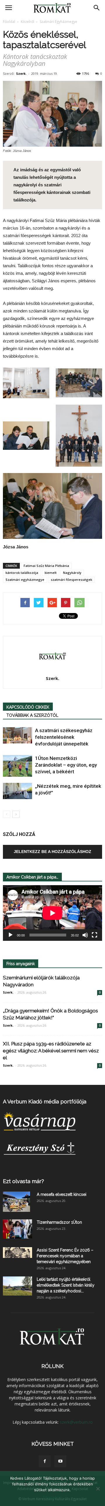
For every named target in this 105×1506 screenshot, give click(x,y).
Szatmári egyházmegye (25, 579)
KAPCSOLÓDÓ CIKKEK (27, 707)
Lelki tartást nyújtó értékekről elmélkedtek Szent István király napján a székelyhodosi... (65, 1285)
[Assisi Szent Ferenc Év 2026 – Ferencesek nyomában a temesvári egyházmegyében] (17, 1252)
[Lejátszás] (10, 935)
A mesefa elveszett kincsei (61, 1194)
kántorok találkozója (22, 572)
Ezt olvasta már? (23, 1181)
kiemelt (51, 572)
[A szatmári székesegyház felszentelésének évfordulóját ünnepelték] (17, 735)
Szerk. (21, 73)
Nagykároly (72, 572)
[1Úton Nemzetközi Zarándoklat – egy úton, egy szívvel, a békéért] (17, 766)
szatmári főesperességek (71, 579)
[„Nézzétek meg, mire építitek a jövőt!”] (17, 791)
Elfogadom (52, 1497)
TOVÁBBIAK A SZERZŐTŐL (32, 715)
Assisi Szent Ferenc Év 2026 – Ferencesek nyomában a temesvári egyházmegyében (65, 1256)
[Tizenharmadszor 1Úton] (17, 1229)
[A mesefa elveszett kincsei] (16, 1202)
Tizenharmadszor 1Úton (59, 1222)
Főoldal (9, 21)
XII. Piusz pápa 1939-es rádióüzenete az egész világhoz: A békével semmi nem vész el (51, 1051)
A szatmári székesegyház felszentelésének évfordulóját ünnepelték (63, 737)
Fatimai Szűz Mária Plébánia (46, 565)
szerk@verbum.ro (76, 1422)
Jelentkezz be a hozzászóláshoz (52, 851)
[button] (97, 8)
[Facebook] (44, 1461)
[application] (52, 913)
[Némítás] (85, 935)
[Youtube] (60, 1461)
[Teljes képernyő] (94, 935)
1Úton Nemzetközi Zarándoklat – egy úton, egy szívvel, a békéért (66, 764)
